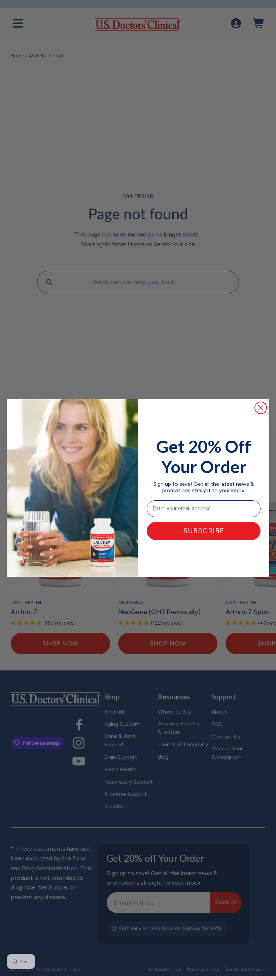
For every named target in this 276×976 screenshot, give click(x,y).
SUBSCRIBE (203, 531)
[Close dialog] (261, 408)
